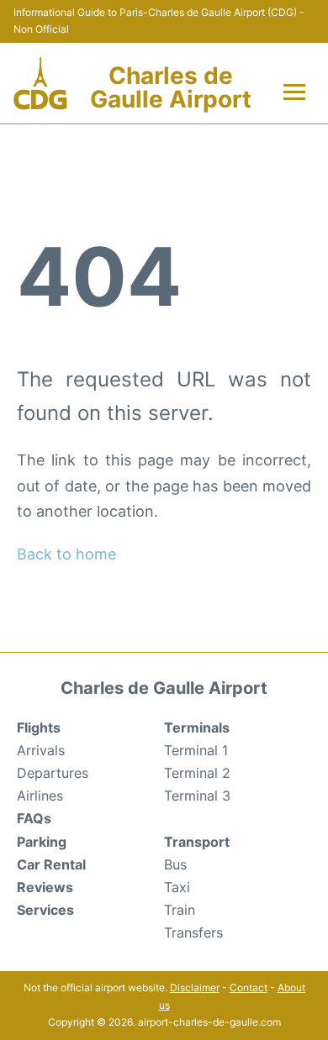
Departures (52, 772)
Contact (248, 987)
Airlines (40, 795)
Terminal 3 (197, 795)
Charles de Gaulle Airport (170, 87)
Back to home (66, 554)
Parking (41, 841)
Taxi (177, 887)
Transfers (193, 932)
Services (45, 909)
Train (179, 909)
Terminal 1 (196, 750)
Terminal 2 (197, 772)
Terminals (197, 727)
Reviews (45, 887)
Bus (175, 864)
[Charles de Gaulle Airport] (40, 83)
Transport (197, 841)
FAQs (34, 818)
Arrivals (41, 750)
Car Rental (51, 864)
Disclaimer (195, 987)
